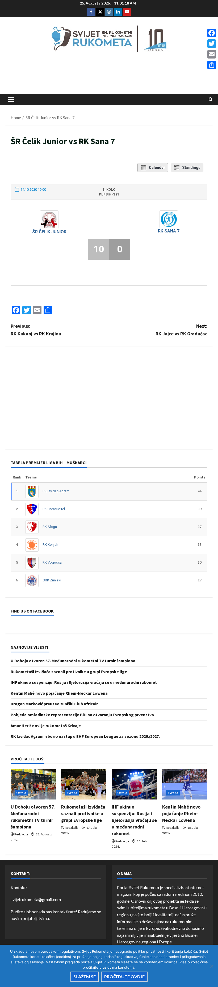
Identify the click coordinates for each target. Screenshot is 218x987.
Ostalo (21, 793)
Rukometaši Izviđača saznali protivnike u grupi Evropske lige (69, 671)
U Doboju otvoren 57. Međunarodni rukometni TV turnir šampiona (73, 660)
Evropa (72, 793)
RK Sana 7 (168, 231)
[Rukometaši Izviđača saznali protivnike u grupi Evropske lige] (83, 784)
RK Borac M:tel (54, 509)
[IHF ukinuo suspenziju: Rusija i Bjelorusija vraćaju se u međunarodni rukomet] (134, 784)
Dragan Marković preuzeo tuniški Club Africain (55, 703)
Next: (181, 330)
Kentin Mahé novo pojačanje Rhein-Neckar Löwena (59, 693)
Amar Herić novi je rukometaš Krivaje (46, 725)
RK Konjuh (50, 545)
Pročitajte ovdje (124, 976)
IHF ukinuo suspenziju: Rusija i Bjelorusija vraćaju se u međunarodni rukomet (84, 682)
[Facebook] (211, 33)
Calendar (157, 167)
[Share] (211, 65)
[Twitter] (211, 43)
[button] (11, 99)
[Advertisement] (109, 75)
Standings (191, 167)
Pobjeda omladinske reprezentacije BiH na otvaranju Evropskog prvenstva (82, 714)
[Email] (211, 54)
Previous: (36, 330)
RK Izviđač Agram (56, 491)
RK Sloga (50, 527)
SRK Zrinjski (52, 580)
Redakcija (21, 834)
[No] (211, 966)
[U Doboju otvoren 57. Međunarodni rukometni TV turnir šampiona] (33, 784)
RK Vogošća (52, 562)
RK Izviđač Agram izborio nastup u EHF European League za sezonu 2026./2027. (85, 736)
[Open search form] (211, 99)
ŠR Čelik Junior (49, 231)
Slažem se (84, 976)
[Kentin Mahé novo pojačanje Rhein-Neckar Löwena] (184, 784)
